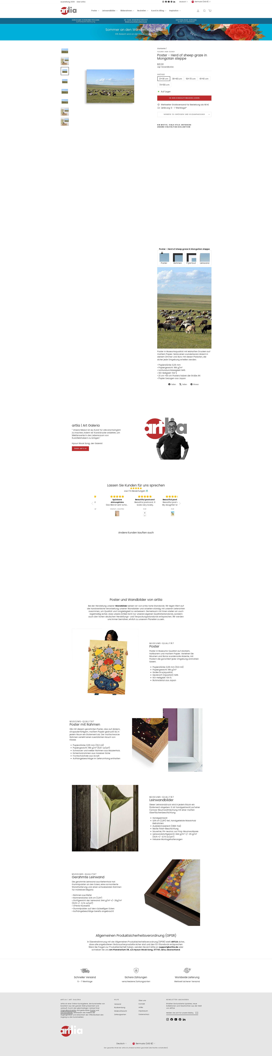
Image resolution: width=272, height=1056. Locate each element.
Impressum (143, 1011)
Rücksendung (119, 1007)
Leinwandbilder (109, 10)
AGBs (141, 1007)
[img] (136, 488)
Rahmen (178, 263)
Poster (94, 10)
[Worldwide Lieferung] (187, 970)
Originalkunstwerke (68, 1010)
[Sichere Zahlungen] (136, 970)
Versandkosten (167, 67)
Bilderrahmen (126, 10)
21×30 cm (163, 78)
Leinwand (204, 263)
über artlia (80, 448)
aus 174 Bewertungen (134, 491)
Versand (117, 1004)
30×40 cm (177, 78)
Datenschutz (144, 1014)
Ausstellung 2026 (68, 2)
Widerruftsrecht (120, 1011)
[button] (92, 503)
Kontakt (142, 1004)
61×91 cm (204, 78)
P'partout (191, 263)
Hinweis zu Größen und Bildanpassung (184, 114)
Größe (161, 75)
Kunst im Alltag (157, 10)
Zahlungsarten (120, 1014)
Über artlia (81, 2)
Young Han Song (166, 52)
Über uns (142, 1000)
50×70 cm (191, 78)
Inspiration (174, 10)
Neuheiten (142, 10)
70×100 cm (164, 84)
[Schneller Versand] (85, 970)
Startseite (161, 48)
